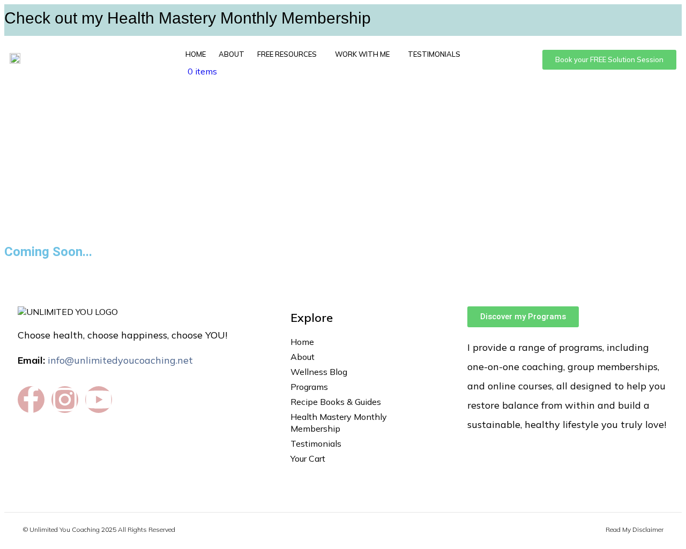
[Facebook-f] (31, 399)
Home (195, 54)
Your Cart (307, 458)
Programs (309, 386)
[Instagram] (64, 399)
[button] (290, 54)
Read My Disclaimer (634, 529)
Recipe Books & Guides (335, 401)
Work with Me (362, 54)
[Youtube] (98, 399)
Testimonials (434, 54)
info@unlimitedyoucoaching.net (120, 360)
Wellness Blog (318, 371)
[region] (343, 164)
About (231, 54)
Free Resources (287, 54)
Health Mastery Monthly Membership (338, 422)
